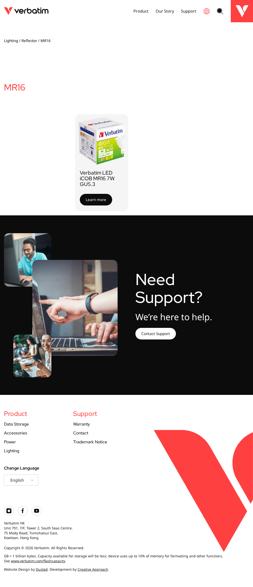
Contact (80, 433)
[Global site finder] (206, 11)
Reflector (29, 40)
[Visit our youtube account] (37, 514)
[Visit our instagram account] (9, 514)
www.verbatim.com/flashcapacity (38, 561)
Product (140, 11)
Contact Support (155, 333)
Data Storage (16, 424)
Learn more (96, 199)
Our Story (165, 11)
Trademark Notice (90, 442)
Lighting (11, 40)
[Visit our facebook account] (23, 514)
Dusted (42, 569)
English (17, 480)
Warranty (81, 424)
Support (188, 11)
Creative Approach (93, 569)
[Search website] (220, 11)
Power (10, 442)
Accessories (15, 433)
